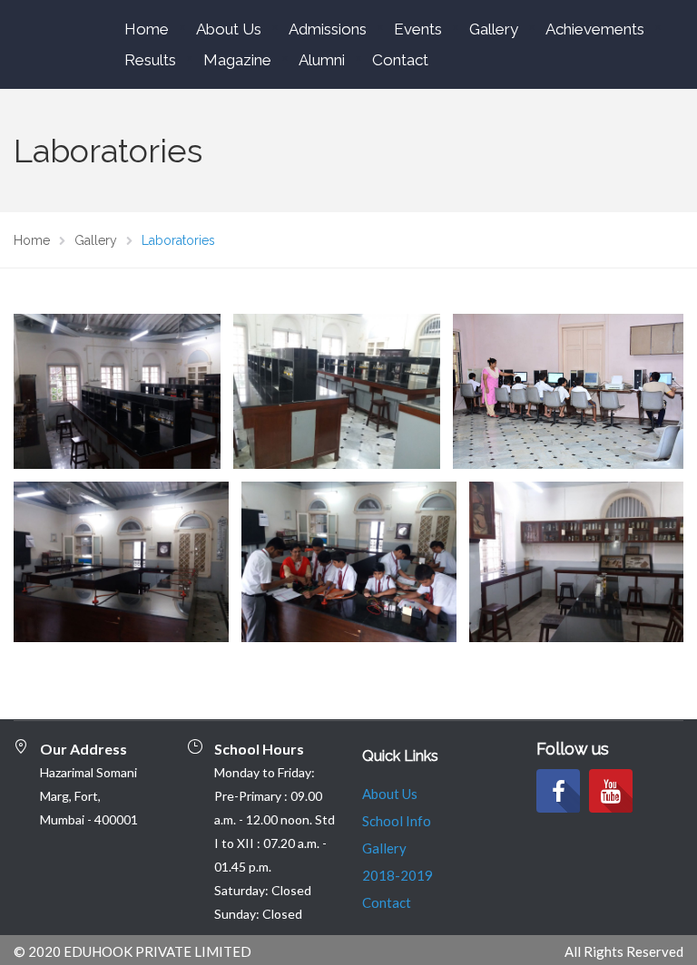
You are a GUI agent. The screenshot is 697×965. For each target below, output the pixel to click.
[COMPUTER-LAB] (569, 391)
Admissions (328, 29)
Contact (400, 60)
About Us (228, 29)
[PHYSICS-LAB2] (348, 562)
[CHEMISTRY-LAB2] (336, 391)
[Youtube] (611, 791)
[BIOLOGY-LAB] (576, 562)
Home (146, 29)
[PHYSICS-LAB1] (121, 562)
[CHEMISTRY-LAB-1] (117, 391)
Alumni (322, 60)
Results (150, 60)
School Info (396, 821)
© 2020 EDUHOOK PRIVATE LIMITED (132, 951)
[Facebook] (558, 791)
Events (418, 29)
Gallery (493, 29)
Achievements (594, 29)
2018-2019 (397, 875)
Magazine (237, 60)
